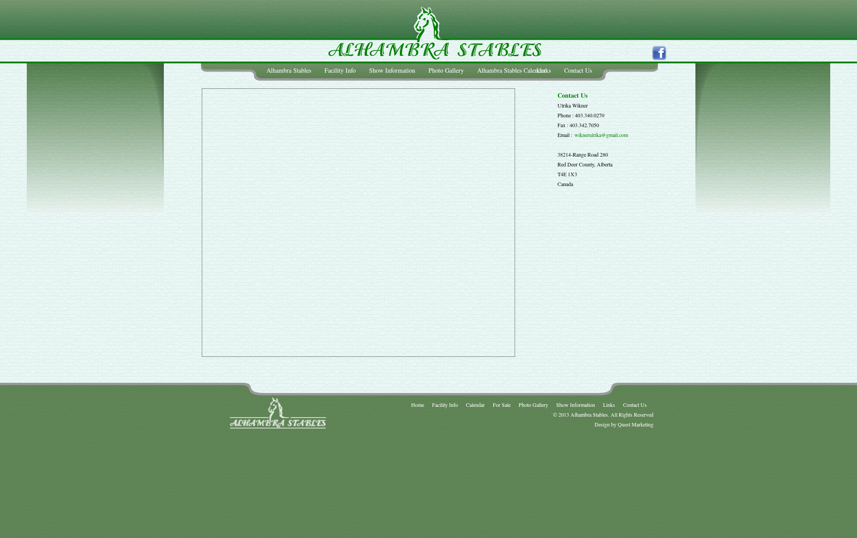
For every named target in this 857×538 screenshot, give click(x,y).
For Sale (502, 404)
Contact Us (578, 70)
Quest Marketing (635, 424)
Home (417, 404)
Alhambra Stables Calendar (511, 70)
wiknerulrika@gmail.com (601, 134)
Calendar (475, 404)
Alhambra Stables (288, 70)
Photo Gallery (446, 70)
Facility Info (340, 70)
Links (544, 70)
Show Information (392, 70)
